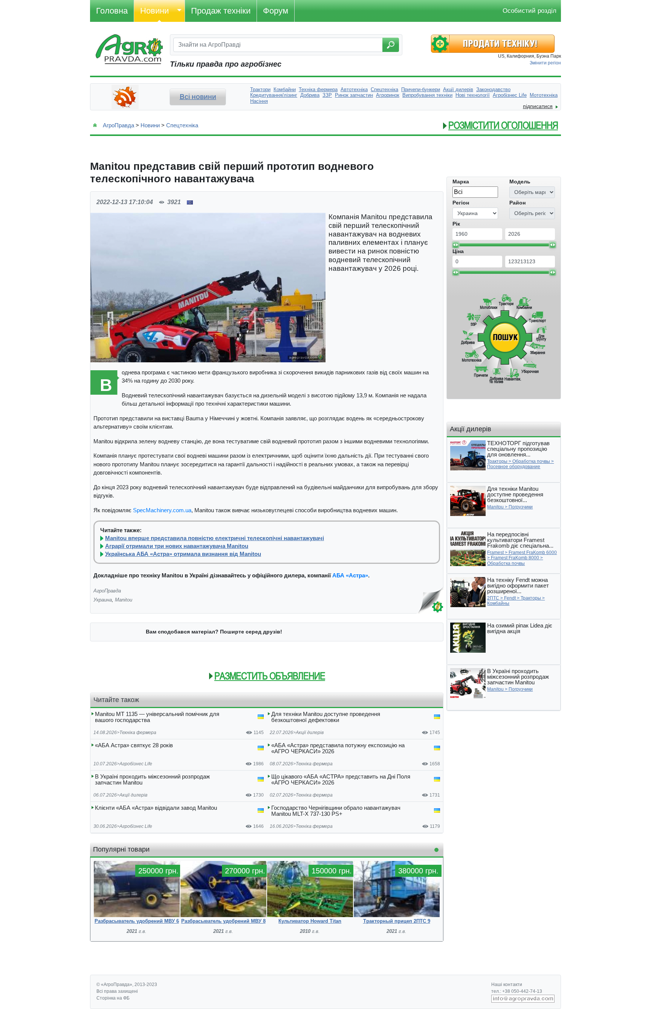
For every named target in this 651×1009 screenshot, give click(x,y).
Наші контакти (506, 984)
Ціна (458, 251)
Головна (112, 10)
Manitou (123, 600)
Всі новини (198, 97)
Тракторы (497, 461)
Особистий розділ (529, 10)
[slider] (455, 245)
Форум (275, 10)
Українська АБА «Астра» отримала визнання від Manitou (183, 554)
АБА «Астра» (350, 575)
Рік (456, 224)
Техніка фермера (137, 732)
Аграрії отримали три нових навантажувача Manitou (176, 546)
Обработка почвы (531, 461)
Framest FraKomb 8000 (515, 557)
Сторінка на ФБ (113, 998)
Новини (154, 10)
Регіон (460, 203)
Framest (495, 552)
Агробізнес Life (135, 763)
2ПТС (493, 598)
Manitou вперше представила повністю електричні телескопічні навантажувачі (214, 538)
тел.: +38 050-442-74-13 (516, 991)
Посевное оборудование (513, 466)
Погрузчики (521, 507)
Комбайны (498, 603)
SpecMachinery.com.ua (162, 510)
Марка (460, 182)
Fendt (510, 598)
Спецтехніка (182, 125)
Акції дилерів (310, 732)
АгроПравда (118, 125)
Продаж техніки (221, 10)
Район (517, 203)
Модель (519, 182)
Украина (102, 600)
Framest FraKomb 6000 (533, 552)
